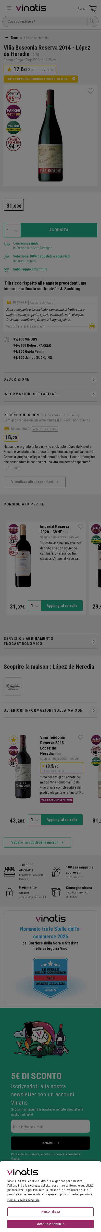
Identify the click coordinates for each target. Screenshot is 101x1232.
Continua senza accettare (23, 1200)
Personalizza (50, 1211)
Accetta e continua (50, 1224)
